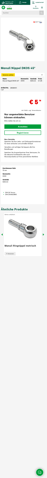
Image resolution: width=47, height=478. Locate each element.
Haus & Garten (9, 2)
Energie (24, 2)
